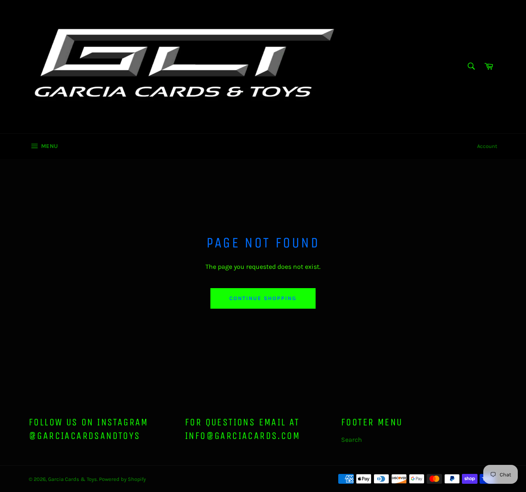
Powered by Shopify (122, 479)
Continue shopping (262, 298)
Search (351, 439)
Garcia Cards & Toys (72, 479)
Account (487, 146)
